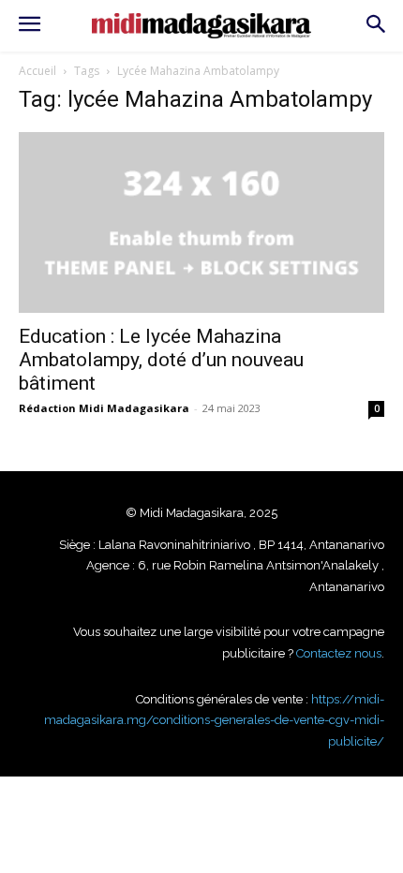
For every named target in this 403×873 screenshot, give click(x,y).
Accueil (37, 71)
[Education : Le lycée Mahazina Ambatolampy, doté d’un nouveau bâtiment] (201, 222)
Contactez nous (338, 653)
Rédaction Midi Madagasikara (104, 408)
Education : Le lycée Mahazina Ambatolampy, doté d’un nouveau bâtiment (161, 359)
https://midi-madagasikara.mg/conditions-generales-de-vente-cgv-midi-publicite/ (214, 720)
